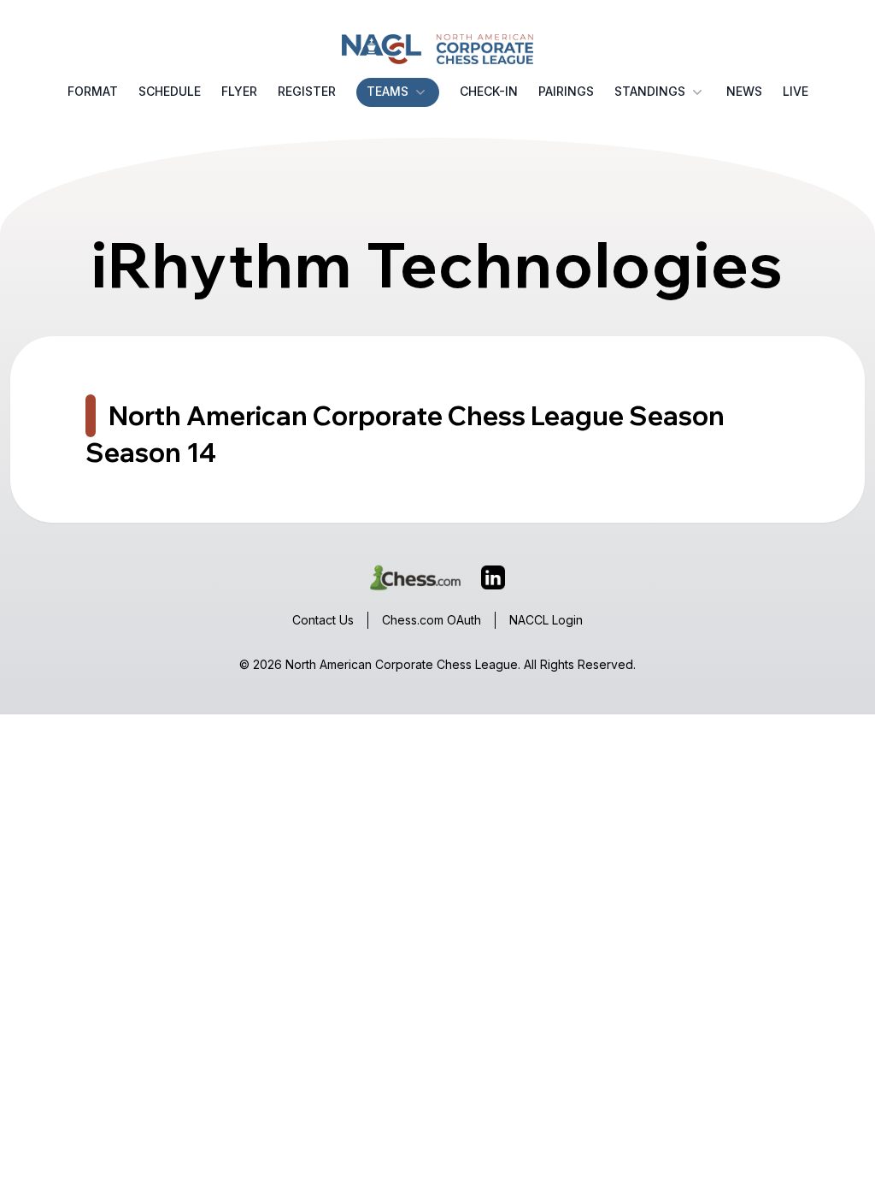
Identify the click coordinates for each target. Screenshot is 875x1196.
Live (795, 91)
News (744, 91)
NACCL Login (546, 620)
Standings (649, 91)
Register (307, 91)
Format (93, 91)
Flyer (239, 91)
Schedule (169, 91)
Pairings (566, 91)
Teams (387, 91)
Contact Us (323, 620)
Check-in (489, 91)
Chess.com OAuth (431, 620)
